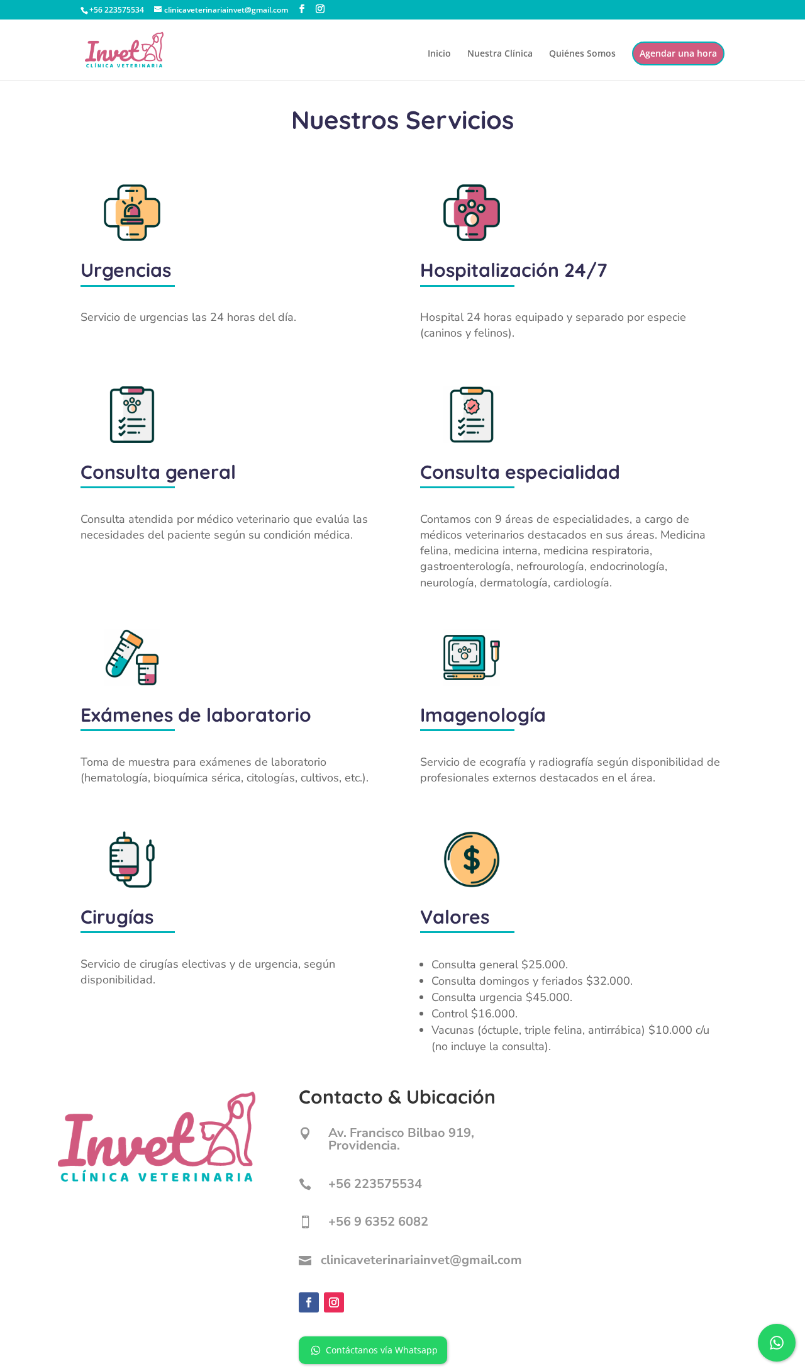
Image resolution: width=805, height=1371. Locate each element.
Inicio (439, 54)
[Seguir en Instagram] (334, 1302)
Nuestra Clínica (500, 54)
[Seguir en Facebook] (309, 1302)
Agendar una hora (678, 53)
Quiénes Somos (582, 54)
